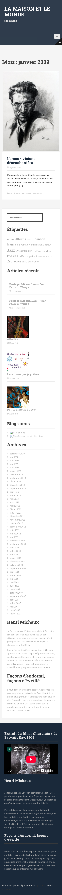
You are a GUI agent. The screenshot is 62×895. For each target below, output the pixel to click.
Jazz (11, 250)
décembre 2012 (17, 516)
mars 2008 (15, 589)
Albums (20, 239)
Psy (19, 256)
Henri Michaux (36, 244)
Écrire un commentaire (33, 193)
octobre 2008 (16, 564)
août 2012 (14, 530)
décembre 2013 (17, 484)
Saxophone (41, 257)
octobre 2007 (16, 592)
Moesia (50, 885)
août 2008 (14, 571)
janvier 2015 (15, 471)
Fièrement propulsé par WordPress (19, 885)
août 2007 (14, 599)
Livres (18, 250)
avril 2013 (14, 502)
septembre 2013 (18, 488)
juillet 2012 (15, 533)
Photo (39, 251)
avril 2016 (14, 460)
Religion (29, 257)
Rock (34, 256)
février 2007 (15, 613)
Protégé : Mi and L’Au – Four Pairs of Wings (27, 285)
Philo (34, 251)
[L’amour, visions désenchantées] (31, 110)
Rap (23, 256)
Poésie (11, 256)
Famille (24, 244)
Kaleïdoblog (19, 432)
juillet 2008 (15, 575)
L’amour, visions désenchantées (21, 160)
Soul (47, 256)
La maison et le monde (27, 11)
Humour (47, 245)
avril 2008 (14, 585)
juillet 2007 (15, 603)
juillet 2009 (15, 551)
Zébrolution (33, 261)
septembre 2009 (18, 544)
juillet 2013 (15, 495)
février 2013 (15, 509)
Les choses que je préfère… (24, 374)
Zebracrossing (17, 261)
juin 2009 (14, 554)
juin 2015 (14, 464)
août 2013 (14, 491)
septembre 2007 (18, 596)
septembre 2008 (18, 568)
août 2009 (14, 547)
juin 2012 (14, 537)
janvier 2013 (15, 512)
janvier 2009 (15, 557)
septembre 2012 (18, 526)
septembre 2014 (18, 477)
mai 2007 (14, 606)
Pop (49, 251)
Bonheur (29, 240)
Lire (10, 193)
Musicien (27, 250)
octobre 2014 (16, 474)
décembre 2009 (17, 540)
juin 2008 (14, 578)
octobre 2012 (16, 523)
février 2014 (15, 481)
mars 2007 (15, 610)
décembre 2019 (17, 453)
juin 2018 (14, 457)
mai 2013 (14, 498)
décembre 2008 (17, 561)
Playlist (44, 251)
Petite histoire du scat (21, 409)
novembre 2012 (17, 519)
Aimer (18, 193)
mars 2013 (15, 505)
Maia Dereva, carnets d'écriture (28, 436)
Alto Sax (12, 339)
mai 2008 (14, 582)
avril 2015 (14, 467)
